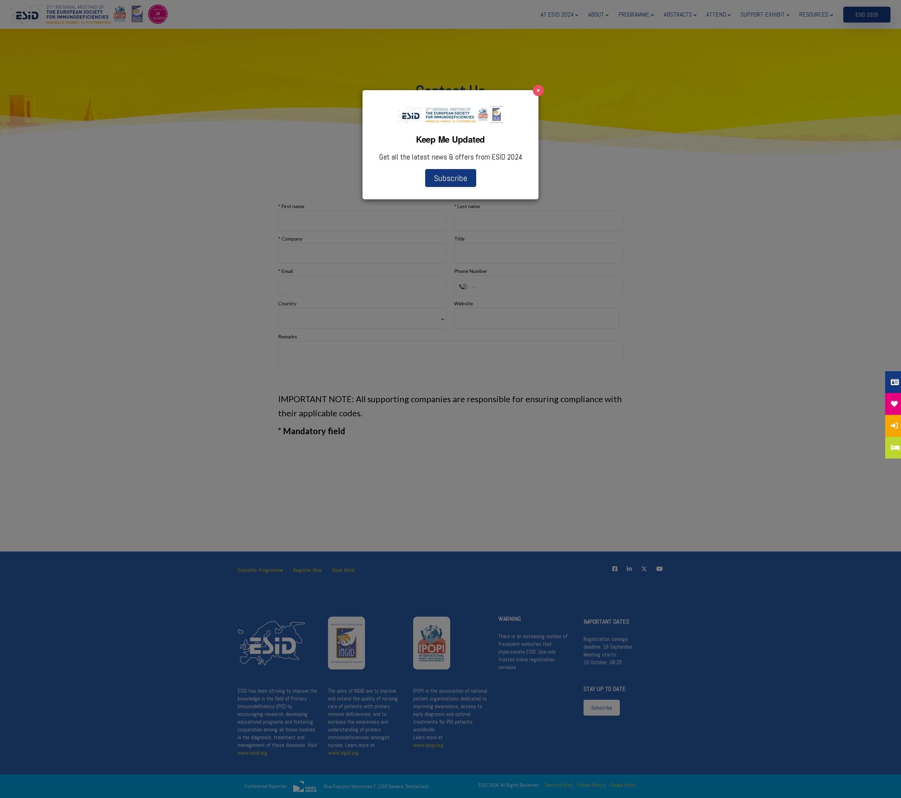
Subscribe (450, 178)
